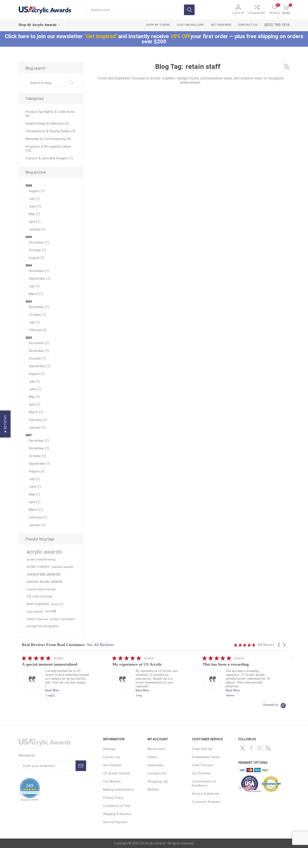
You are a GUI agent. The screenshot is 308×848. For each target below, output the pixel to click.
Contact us (111, 757)
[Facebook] (251, 748)
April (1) (34, 222)
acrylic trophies (38, 567)
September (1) (39, 278)
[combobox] (46, 83)
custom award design (41, 589)
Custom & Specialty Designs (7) (49, 158)
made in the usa (37, 619)
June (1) (35, 206)
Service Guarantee (205, 794)
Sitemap (109, 749)
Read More (67, 690)
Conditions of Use (116, 806)
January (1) (37, 229)
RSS (287, 66)
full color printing (39, 596)
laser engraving (38, 604)
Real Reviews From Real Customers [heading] (53, 645)
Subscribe (81, 765)
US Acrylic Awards (116, 773)
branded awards (62, 567)
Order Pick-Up (202, 749)
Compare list (256, 12)
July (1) (34, 199)
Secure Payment (115, 822)
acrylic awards (44, 552)
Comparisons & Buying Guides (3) (50, 131)
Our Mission (112, 781)
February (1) (38, 420)
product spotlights (62, 619)
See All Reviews (100, 644)
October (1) (37, 250)
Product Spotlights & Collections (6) (50, 114)
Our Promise (201, 773)
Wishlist (153, 790)
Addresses (155, 765)
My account (156, 749)
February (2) (38, 330)
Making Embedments (118, 790)
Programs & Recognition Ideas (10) (48, 148)
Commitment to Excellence (204, 783)
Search (189, 10)
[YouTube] (259, 748)
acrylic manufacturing (41, 559)
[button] (279, 645)
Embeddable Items (206, 757)
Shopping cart (157, 781)
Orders (152, 757)
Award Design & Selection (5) (47, 123)
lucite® (50, 611)
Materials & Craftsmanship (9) (48, 139)
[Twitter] (242, 748)
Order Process (202, 765)
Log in (236, 12)
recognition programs (43, 626)
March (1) (36, 294)
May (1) (34, 214)
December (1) (39, 242)
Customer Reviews (206, 802)
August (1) (37, 191)
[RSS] (268, 748)
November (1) (39, 307)
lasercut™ (57, 604)
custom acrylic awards (44, 581)
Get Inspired (112, 765)
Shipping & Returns (117, 814)
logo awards (35, 611)
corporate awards (44, 574)
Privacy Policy (113, 798)
